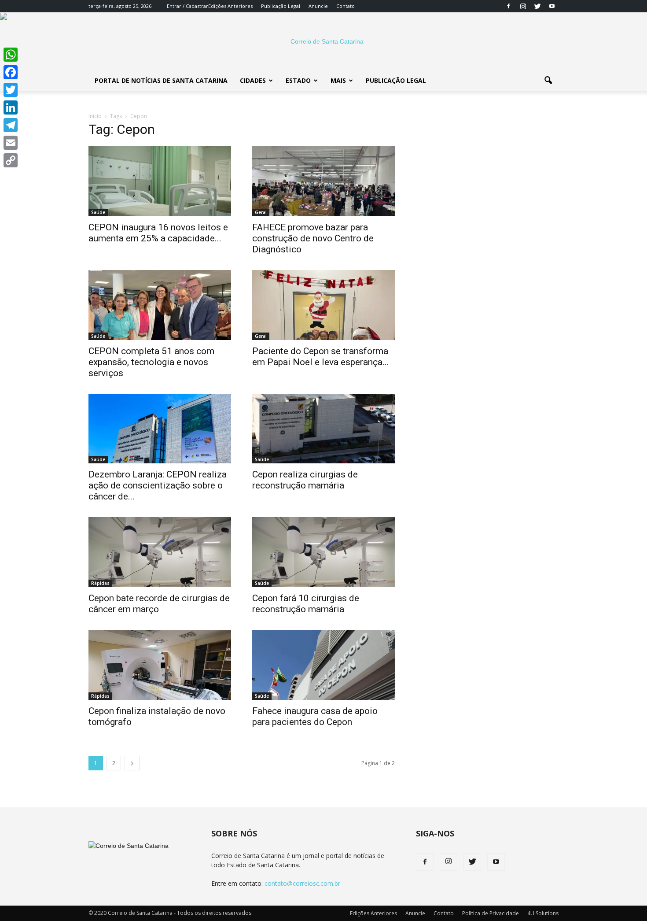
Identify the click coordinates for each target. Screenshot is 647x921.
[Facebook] (508, 6)
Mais (338, 80)
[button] (548, 80)
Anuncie (318, 6)
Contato (345, 6)
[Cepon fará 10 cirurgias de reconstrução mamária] (323, 552)
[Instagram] (522, 6)
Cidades (253, 80)
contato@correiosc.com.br (302, 883)
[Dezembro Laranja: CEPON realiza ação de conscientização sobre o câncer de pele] (159, 429)
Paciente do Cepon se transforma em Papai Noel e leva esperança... (320, 356)
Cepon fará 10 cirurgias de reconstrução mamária (305, 603)
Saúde (98, 212)
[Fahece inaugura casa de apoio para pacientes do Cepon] (323, 665)
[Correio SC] (323, 41)
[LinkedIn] (10, 107)
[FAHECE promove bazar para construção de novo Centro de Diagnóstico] (323, 181)
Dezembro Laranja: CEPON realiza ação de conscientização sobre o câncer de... (157, 485)
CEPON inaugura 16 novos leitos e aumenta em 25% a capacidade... (158, 233)
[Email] (10, 143)
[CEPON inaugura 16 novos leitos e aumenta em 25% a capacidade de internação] (159, 181)
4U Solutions (543, 913)
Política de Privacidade (490, 913)
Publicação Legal (280, 6)
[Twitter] (537, 6)
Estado (298, 80)
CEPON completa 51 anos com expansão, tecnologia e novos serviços (151, 362)
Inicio (95, 116)
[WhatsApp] (10, 54)
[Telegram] (10, 125)
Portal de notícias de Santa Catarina (161, 80)
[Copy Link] (10, 160)
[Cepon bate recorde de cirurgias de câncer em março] (159, 552)
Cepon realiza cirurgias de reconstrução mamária (305, 480)
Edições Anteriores (230, 6)
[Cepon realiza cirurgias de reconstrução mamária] (323, 429)
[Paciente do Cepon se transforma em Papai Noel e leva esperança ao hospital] (323, 305)
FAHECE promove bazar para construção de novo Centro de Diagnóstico (313, 238)
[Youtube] (552, 6)
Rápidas (100, 583)
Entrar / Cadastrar (187, 6)
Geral (261, 212)
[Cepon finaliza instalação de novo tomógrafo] (159, 665)
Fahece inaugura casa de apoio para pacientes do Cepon (315, 716)
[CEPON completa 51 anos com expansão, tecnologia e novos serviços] (159, 305)
